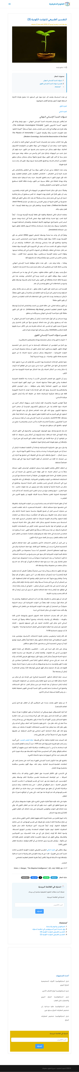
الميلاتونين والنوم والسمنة (55, 926)
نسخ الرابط (25, 878)
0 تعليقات (34, 24)
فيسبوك (34, 878)
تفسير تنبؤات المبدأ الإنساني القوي (51, 84)
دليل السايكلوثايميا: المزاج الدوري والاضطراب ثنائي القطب (55, 999)
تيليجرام (54, 878)
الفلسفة (40, 24)
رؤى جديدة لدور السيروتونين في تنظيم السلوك (48, 929)
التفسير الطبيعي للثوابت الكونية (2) (52, 934)
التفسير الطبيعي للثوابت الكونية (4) (52, 932)
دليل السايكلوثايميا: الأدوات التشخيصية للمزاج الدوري (55, 983)
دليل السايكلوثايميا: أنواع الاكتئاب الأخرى (55, 991)
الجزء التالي (51, 850)
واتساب (46, 878)
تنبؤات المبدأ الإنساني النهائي (52, 80)
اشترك (39, 1046)
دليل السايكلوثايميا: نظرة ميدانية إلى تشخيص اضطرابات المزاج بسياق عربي (55, 1008)
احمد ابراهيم (58, 24)
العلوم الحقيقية (61, 1068)
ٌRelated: (57, 87)
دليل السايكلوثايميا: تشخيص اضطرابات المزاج (55, 1018)
